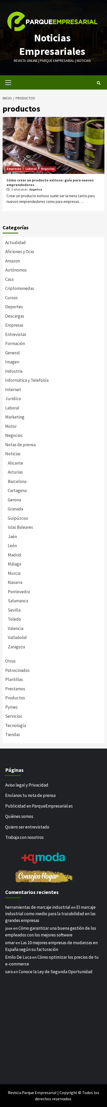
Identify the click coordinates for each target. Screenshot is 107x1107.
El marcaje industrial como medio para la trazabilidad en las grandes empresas (50, 913)
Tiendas (12, 734)
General (12, 353)
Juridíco (13, 398)
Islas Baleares (20, 527)
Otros (10, 661)
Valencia (15, 628)
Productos (15, 698)
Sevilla (14, 610)
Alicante (15, 463)
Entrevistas (15, 334)
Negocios (48, 169)
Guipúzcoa (18, 518)
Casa (9, 279)
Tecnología (15, 725)
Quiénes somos (19, 816)
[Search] (98, 83)
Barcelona (17, 481)
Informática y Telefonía (27, 380)
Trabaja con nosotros (24, 837)
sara (9, 971)
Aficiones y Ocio (19, 251)
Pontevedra (19, 592)
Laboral (31, 169)
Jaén (12, 536)
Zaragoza (16, 647)
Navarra (15, 582)
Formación (15, 343)
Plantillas (14, 679)
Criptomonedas (19, 288)
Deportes (14, 307)
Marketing (14, 417)
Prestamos (15, 689)
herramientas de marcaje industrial (37, 907)
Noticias (13, 454)
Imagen (12, 362)
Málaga (14, 564)
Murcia (14, 573)
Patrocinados (17, 670)
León (12, 545)
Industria (13, 371)
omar (10, 942)
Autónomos (16, 270)
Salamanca (18, 601)
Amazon (12, 261)
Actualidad (15, 242)
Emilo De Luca (18, 957)
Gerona (14, 500)
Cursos (11, 297)
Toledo (14, 619)
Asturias (15, 472)
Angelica (35, 189)
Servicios (13, 716)
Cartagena (17, 490)
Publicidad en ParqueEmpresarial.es (39, 806)
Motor (11, 426)
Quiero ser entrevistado (27, 827)
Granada (15, 509)
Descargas (14, 316)
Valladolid (17, 637)
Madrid (14, 555)
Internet (13, 389)
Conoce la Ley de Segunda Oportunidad (55, 971)
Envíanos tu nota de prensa (30, 795)
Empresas (14, 169)
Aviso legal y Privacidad (26, 785)
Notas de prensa (20, 445)
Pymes (11, 707)
